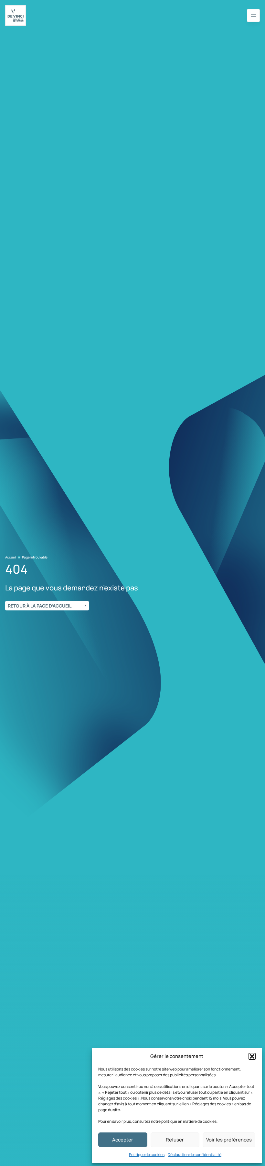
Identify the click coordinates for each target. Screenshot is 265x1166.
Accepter (122, 1139)
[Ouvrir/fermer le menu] (253, 15)
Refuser (175, 1139)
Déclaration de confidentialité (194, 1154)
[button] (252, 1056)
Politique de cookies (146, 1154)
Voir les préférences (229, 1139)
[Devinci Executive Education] (15, 15)
